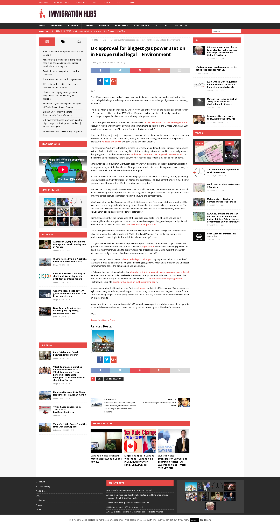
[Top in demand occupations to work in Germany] (76, 202)
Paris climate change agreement (166, 278)
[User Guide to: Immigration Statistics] (199, 236)
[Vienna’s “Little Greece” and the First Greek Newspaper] (45, 427)
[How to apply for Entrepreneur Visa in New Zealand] (50, 202)
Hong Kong (121, 25)
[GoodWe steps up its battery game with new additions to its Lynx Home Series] (45, 294)
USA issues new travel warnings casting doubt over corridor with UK (217, 68)
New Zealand (141, 25)
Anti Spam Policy (61, 2)
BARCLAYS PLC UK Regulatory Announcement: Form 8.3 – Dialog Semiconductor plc (222, 84)
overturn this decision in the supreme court (135, 282)
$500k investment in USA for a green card (62, 79)
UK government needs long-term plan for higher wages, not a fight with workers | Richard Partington (62, 123)
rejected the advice (111, 141)
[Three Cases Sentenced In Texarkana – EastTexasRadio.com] (45, 410)
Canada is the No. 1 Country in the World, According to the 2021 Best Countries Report (69, 276)
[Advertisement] (125, 389)
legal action (148, 246)
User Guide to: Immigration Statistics (221, 235)
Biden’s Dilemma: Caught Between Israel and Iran (66, 353)
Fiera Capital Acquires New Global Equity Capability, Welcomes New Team (67, 311)
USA (166, 25)
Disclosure (43, 2)
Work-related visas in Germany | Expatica (62, 131)
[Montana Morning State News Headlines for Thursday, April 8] (45, 395)
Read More (205, 519)
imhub (112, 62)
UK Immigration (113, 379)
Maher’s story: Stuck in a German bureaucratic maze (221, 200)
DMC (94, 2)
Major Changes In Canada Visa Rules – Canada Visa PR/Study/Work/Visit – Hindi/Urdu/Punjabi (139, 460)
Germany (104, 25)
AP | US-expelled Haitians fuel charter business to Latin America (134, 511)
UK (156, 25)
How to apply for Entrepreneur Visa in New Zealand (129, 490)
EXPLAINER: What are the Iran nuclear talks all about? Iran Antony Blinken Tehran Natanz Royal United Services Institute (223, 217)
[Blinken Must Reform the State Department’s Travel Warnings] (63, 221)
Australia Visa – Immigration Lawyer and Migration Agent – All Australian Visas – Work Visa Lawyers (172, 461)
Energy (141, 288)
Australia (56, 25)
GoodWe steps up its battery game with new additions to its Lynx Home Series (69, 293)
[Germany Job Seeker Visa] (209, 151)
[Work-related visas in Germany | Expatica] (199, 187)
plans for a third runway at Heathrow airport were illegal (159, 272)
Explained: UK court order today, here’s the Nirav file (221, 117)
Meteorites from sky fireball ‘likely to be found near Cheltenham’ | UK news (222, 102)
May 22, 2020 (100, 62)
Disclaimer (106, 2)
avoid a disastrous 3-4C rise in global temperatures (155, 154)
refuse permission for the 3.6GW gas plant (165, 122)
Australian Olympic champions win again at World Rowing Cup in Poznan (69, 244)
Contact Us (180, 25)
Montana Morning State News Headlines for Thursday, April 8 (69, 393)
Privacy (120, 2)
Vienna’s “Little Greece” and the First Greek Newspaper (70, 425)
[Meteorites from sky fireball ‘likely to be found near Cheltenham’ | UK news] (199, 102)
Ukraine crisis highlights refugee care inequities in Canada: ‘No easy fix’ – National (60, 95)
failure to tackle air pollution (141, 224)
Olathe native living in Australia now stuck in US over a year (70, 260)
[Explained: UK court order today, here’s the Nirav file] (199, 119)
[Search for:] (226, 31)
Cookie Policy (81, 2)
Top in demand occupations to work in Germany (223, 171)
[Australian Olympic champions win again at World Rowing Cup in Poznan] (50, 221)
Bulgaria (73, 25)
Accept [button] (194, 520)
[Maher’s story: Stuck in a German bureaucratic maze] (199, 202)
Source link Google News (103, 320)
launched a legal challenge (136, 259)
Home (42, 25)
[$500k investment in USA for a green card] (50, 211)
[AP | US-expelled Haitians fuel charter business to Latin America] (63, 211)
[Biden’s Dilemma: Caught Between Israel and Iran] (45, 355)
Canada (88, 25)
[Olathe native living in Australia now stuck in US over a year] (45, 262)
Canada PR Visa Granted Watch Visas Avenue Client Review (106, 458)
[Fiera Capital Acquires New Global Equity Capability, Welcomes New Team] (45, 311)
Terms (132, 2)
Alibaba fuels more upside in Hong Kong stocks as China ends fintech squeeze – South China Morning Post (62, 63)
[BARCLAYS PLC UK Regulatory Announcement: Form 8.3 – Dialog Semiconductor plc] (199, 84)
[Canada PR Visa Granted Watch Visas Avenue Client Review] (106, 441)
